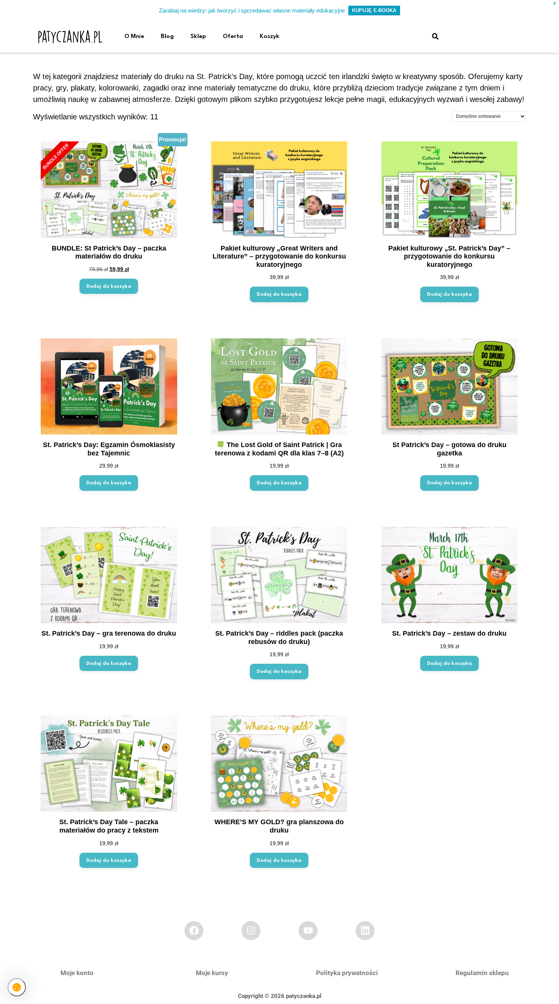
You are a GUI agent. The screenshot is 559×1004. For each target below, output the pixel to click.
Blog (167, 36)
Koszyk (270, 36)
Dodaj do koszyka (108, 286)
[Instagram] (250, 930)
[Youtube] (308, 930)
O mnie (134, 36)
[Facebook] (193, 930)
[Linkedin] (365, 930)
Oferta (233, 36)
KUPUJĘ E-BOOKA (374, 10)
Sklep (198, 36)
